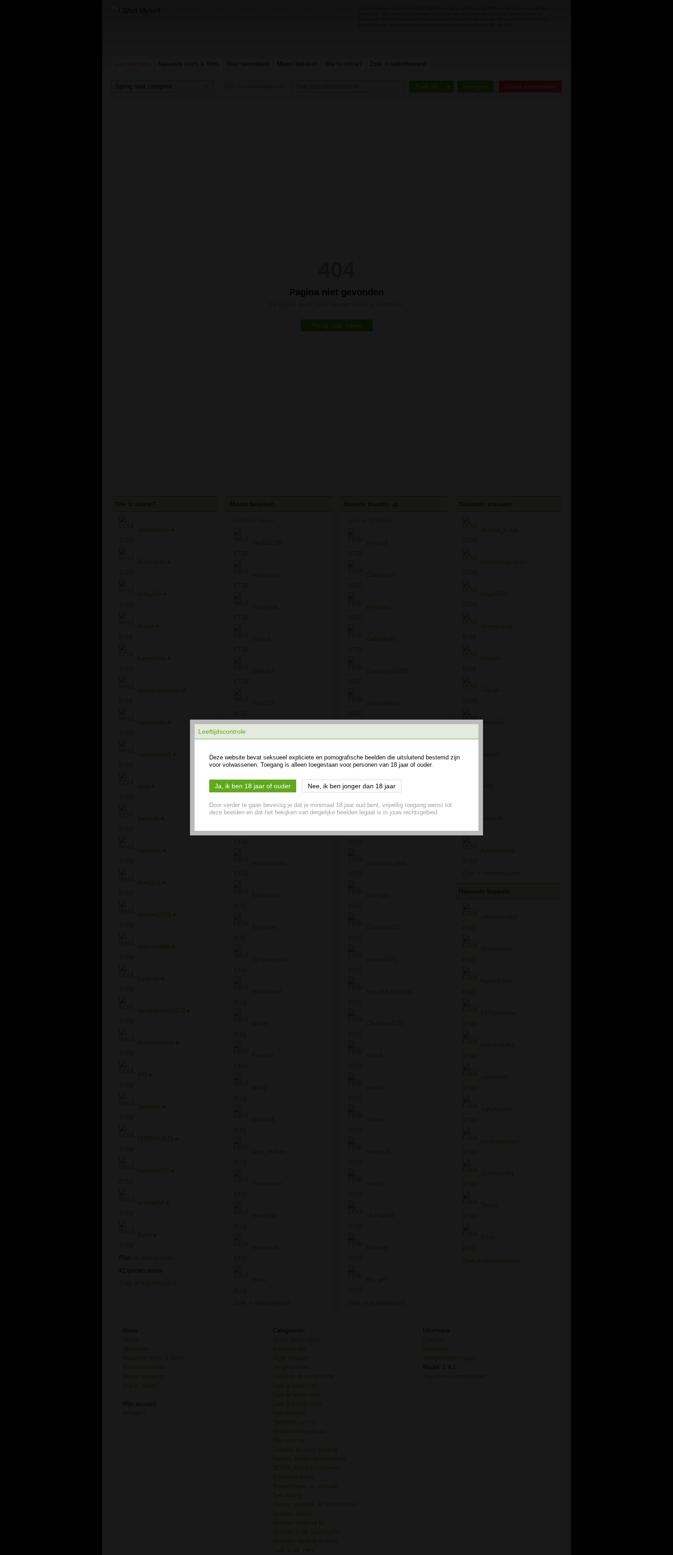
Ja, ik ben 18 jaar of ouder (253, 786)
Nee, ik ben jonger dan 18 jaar (352, 786)
